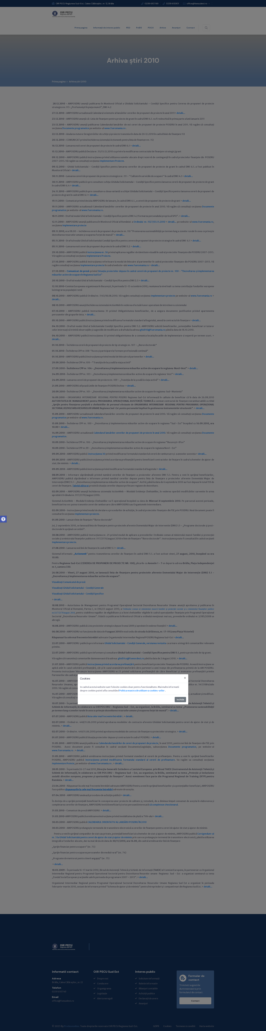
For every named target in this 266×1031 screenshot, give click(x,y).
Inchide (180, 699)
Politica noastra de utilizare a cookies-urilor (142, 690)
